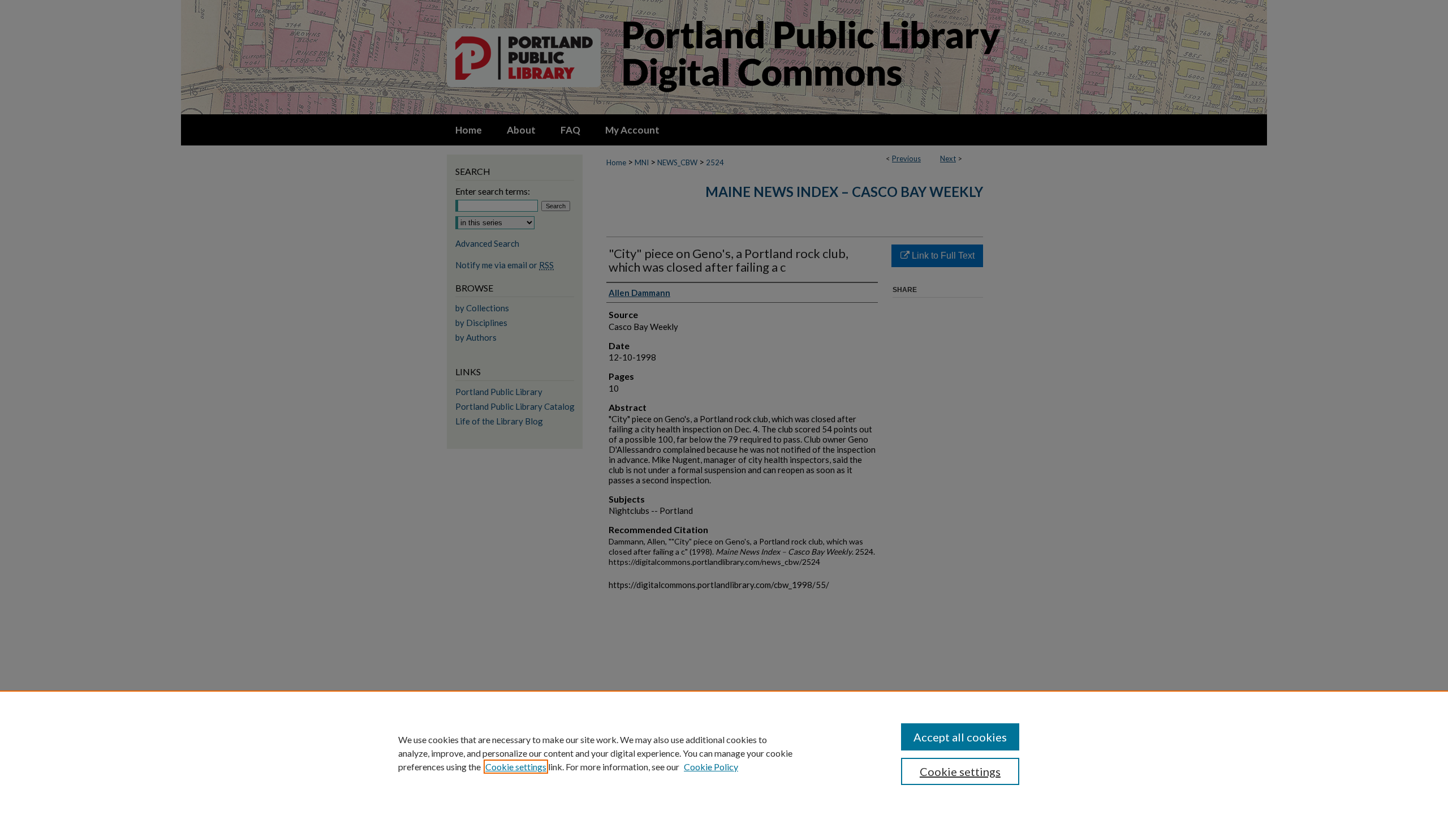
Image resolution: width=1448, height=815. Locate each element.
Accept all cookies (960, 737)
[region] (724, 752)
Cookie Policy (711, 766)
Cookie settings (515, 766)
